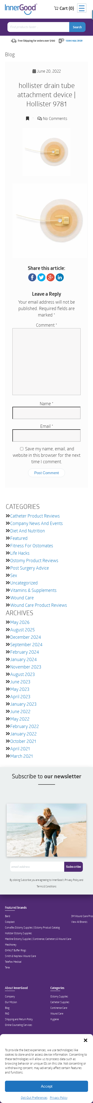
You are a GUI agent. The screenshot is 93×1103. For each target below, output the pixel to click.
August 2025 (22, 630)
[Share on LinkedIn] (60, 277)
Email (46, 426)
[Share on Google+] (51, 277)
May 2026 (20, 622)
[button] (85, 1040)
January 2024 (23, 659)
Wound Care (22, 598)
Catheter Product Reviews (35, 516)
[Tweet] (41, 277)
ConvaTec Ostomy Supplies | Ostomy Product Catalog (32, 927)
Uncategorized (24, 583)
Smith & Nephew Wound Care (20, 956)
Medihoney (10, 944)
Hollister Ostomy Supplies (18, 933)
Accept (46, 1086)
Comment (46, 325)
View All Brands (79, 922)
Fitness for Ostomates (31, 546)
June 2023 (20, 682)
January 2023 (23, 704)
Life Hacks (20, 553)
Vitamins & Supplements (33, 590)
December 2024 (25, 637)
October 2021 (23, 741)
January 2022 (23, 734)
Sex (13, 575)
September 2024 (26, 644)
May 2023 (19, 689)
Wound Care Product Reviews (38, 605)
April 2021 (20, 749)
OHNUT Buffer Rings (15, 950)
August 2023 (22, 674)
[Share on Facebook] (32, 277)
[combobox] (38, 27)
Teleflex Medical (13, 961)
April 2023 (20, 696)
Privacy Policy (58, 1098)
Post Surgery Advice (29, 568)
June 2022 (20, 711)
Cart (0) (67, 8)
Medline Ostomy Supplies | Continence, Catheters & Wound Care (38, 939)
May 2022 (20, 719)
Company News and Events (36, 523)
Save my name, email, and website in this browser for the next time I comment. (46, 455)
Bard (7, 916)
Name (46, 403)
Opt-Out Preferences (34, 1098)
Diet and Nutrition (27, 531)
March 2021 (21, 756)
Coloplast (10, 922)
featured (19, 538)
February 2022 (24, 726)
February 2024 (24, 652)
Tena (7, 967)
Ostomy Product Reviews (34, 560)
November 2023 (25, 667)
